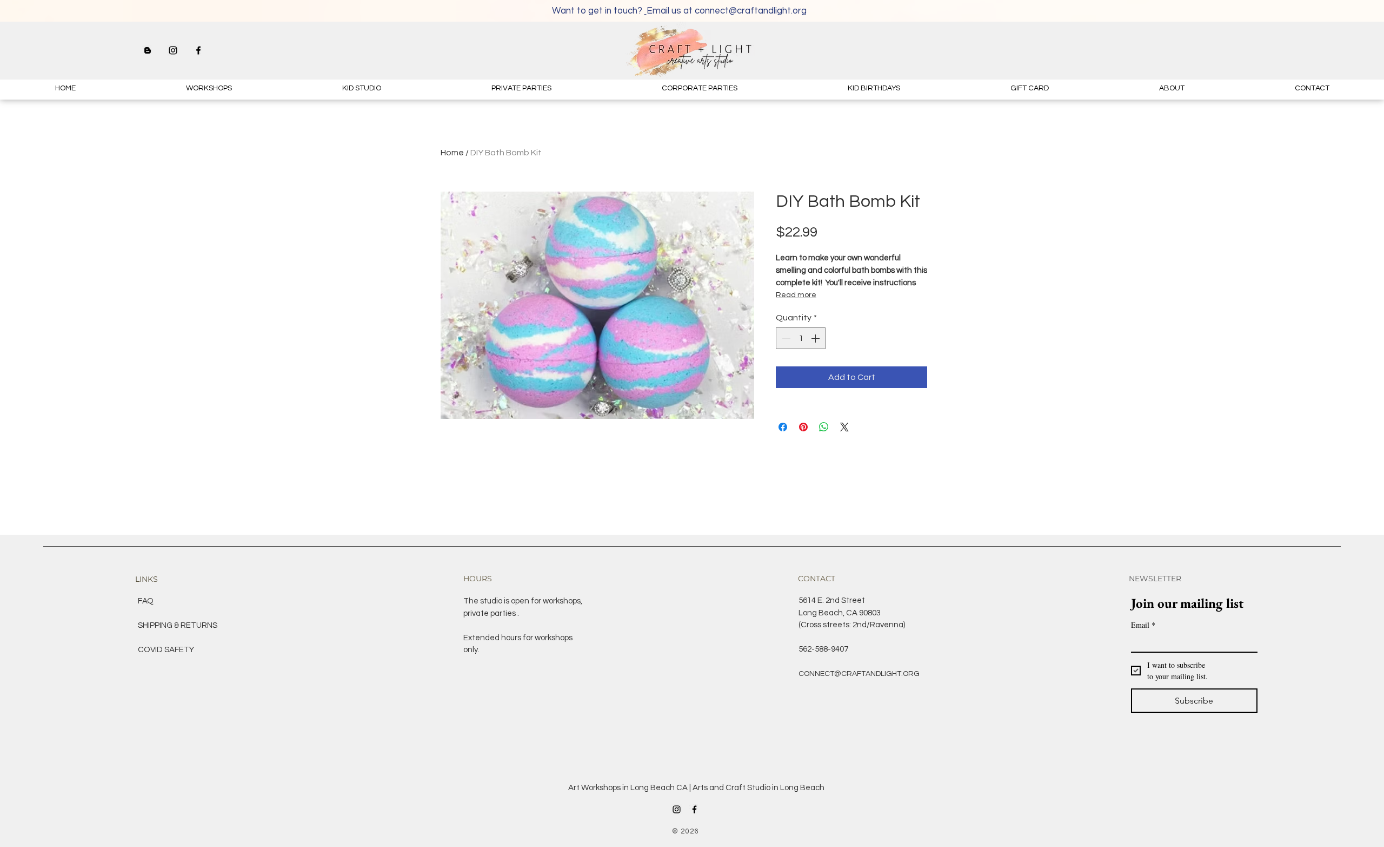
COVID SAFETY (166, 650)
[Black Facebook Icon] (198, 50)
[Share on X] (844, 427)
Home (452, 152)
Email (1143, 624)
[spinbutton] (801, 338)
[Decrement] (785, 338)
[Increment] (816, 338)
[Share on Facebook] (782, 427)
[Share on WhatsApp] (823, 427)
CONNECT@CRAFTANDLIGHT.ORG (859, 674)
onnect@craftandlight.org (753, 11)
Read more (796, 295)
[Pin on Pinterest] (803, 427)
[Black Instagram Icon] (173, 50)
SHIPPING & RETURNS (177, 625)
